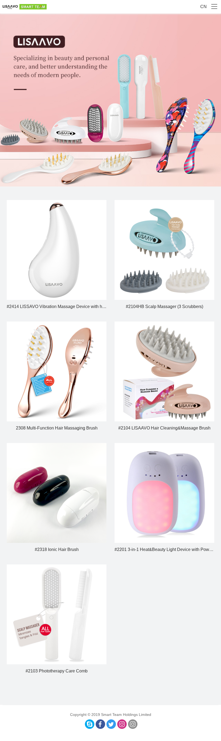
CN (203, 6)
